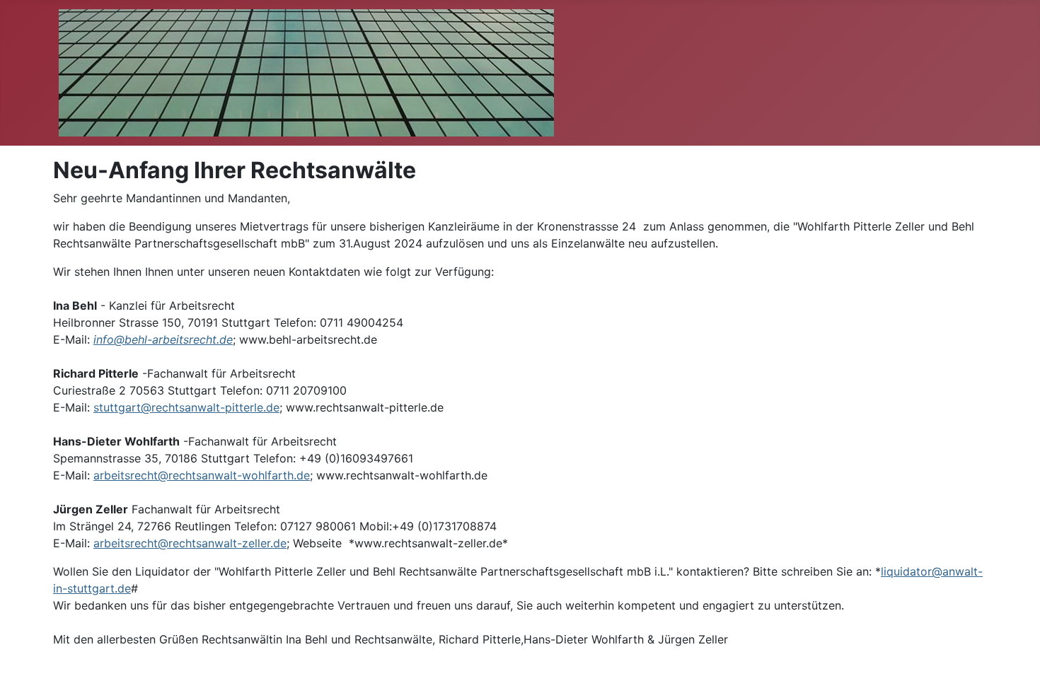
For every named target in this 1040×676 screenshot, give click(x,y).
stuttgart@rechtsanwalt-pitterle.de (186, 407)
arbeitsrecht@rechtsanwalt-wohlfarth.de (201, 475)
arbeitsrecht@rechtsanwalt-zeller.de (190, 543)
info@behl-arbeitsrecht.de (163, 339)
